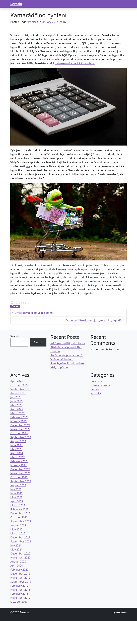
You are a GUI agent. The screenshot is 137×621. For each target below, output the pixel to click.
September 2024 (20, 437)
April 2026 (16, 381)
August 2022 (18, 525)
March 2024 (17, 457)
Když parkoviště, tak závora (67, 343)
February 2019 (19, 585)
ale (28, 166)
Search (14, 336)
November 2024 (20, 429)
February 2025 (19, 417)
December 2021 (20, 537)
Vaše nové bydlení (61, 359)
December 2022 (20, 513)
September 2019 (20, 581)
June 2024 (16, 445)
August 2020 (18, 561)
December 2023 (20, 469)
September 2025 (20, 389)
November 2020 (20, 557)
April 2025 (16, 409)
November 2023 (20, 473)
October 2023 (19, 477)
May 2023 (16, 497)
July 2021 (15, 545)
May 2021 (16, 549)
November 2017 (20, 597)
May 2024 (16, 449)
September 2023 (20, 481)
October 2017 (19, 601)
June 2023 (16, 493)
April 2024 (16, 453)
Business (96, 381)
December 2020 (20, 553)
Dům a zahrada (100, 385)
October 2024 (19, 433)
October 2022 (19, 517)
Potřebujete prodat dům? (66, 355)
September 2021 (20, 541)
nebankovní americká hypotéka (75, 63)
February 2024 (19, 461)
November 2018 (20, 589)
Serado (16, 4)
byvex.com (119, 612)
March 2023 (17, 505)
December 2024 (20, 425)
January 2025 (18, 421)
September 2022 (20, 521)
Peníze (32, 22)
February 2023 (19, 509)
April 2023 (16, 501)
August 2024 (18, 441)
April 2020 (16, 565)
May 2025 (16, 405)
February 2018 (19, 593)
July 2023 (15, 489)
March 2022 (17, 533)
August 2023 (18, 485)
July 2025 (15, 397)
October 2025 (19, 385)
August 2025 (18, 393)
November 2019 (20, 577)
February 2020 (19, 569)
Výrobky (96, 393)
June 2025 (16, 401)
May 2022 (16, 529)
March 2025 (17, 413)
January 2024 (18, 465)
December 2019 (20, 573)
